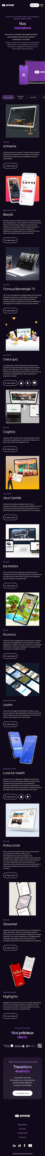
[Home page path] (8, 5)
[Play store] (28, 383)
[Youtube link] (30, 1145)
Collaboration (22, 1133)
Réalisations (22, 1124)
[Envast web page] (34, 383)
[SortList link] (19, 1145)
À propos (22, 1137)
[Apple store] (21, 383)
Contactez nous (22, 1093)
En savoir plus (10, 166)
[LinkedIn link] (14, 1145)
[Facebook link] (24, 1145)
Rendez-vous (34, 5)
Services (22, 1129)
